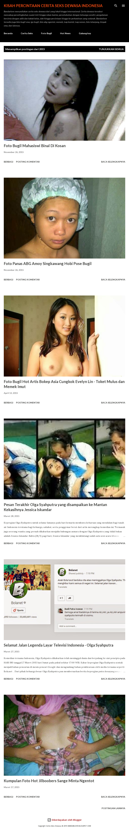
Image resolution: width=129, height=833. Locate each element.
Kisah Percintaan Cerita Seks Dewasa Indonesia (53, 5)
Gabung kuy (85, 33)
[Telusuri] (116, 6)
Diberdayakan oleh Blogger (66, 819)
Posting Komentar (28, 161)
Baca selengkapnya (113, 161)
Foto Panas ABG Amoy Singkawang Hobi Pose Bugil (48, 263)
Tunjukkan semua (111, 49)
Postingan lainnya (113, 808)
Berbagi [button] (8, 161)
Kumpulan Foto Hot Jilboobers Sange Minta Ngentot (49, 780)
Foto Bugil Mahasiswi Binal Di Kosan (35, 145)
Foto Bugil (46, 33)
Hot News (65, 33)
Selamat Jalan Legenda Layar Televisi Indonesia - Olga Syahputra (58, 645)
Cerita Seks (27, 33)
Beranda (8, 33)
